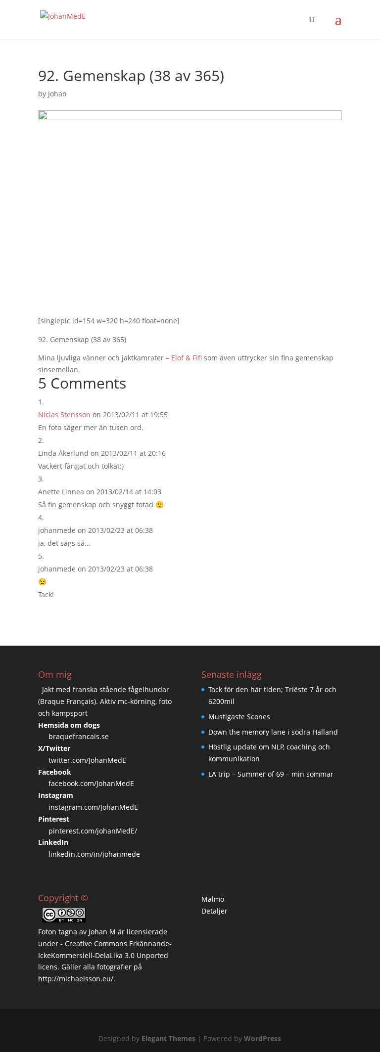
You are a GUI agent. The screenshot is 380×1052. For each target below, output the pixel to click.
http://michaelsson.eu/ (75, 978)
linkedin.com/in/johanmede (94, 854)
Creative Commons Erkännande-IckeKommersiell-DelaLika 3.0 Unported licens (105, 955)
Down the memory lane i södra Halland (273, 732)
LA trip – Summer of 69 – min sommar (270, 774)
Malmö (212, 899)
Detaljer (214, 911)
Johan (57, 93)
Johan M (102, 931)
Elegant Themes (168, 1038)
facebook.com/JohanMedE (91, 783)
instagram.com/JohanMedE (93, 807)
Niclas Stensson (64, 414)
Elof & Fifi (186, 357)
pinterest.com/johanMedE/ (92, 830)
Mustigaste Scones (239, 716)
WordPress (262, 1038)
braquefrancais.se (78, 736)
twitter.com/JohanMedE (87, 760)
